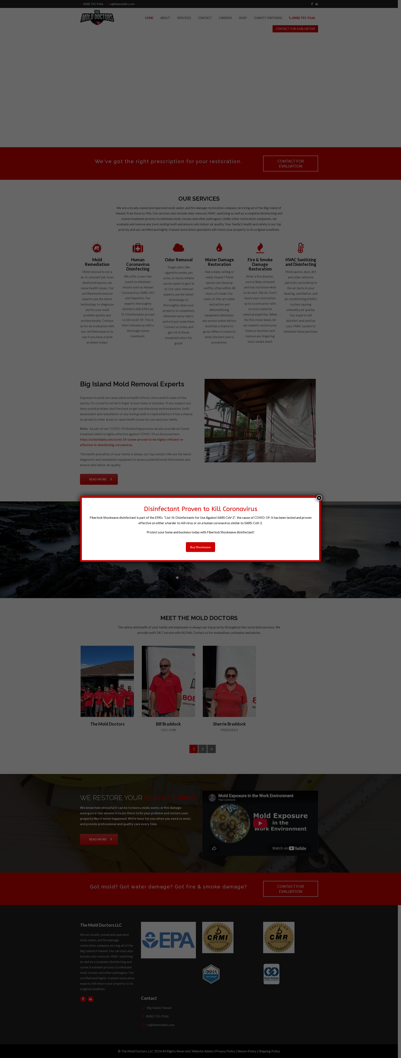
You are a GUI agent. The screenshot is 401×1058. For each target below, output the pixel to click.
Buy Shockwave (200, 547)
